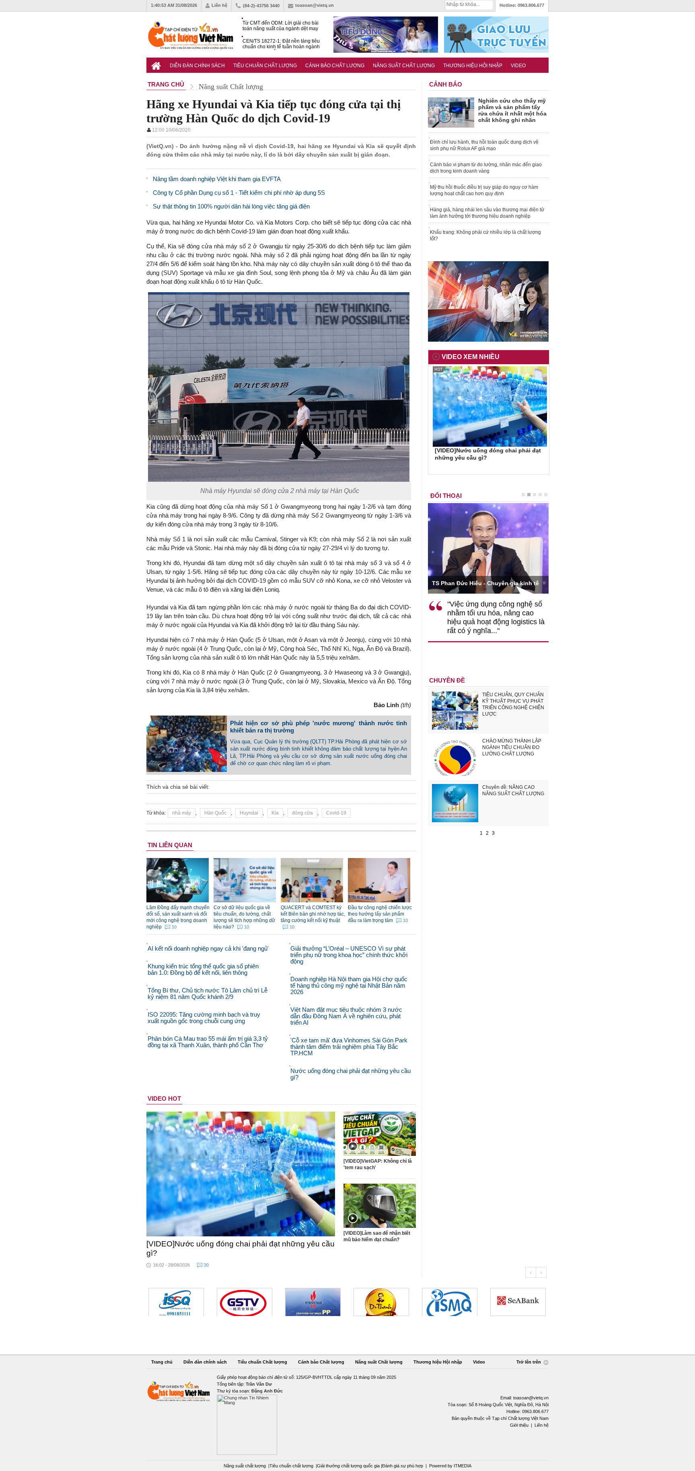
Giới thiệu (519, 1425)
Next (541, 1272)
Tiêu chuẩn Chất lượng (265, 65)
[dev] (244, 1302)
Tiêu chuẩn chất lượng (291, 1465)
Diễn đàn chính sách (197, 65)
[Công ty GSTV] (176, 1302)
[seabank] (449, 1302)
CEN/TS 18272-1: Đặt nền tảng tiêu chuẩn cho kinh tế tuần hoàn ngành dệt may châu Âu (281, 44)
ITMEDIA (462, 1465)
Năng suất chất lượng (245, 1465)
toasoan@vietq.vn (314, 5)
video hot (164, 1098)
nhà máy (181, 813)
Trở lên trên (529, 1362)
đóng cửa (302, 813)
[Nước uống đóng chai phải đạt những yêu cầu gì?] (240, 1174)
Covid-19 (336, 813)
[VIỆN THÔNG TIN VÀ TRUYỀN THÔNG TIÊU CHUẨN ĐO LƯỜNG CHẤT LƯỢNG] (381, 1302)
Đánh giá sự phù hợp (402, 1465)
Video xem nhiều (471, 356)
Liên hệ (219, 5)
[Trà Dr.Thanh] (313, 1302)
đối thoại (446, 495)
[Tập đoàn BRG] (518, 1302)
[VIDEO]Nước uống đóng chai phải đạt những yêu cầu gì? (240, 1248)
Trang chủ (162, 1362)
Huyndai (249, 813)
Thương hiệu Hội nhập (472, 65)
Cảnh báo (445, 84)
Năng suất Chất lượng (404, 65)
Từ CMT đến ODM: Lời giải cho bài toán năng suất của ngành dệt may (281, 25)
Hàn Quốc (215, 813)
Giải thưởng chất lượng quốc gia (349, 1465)
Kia (275, 813)
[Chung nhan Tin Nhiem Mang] (347, 1414)
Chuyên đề (447, 680)
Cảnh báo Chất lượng (334, 65)
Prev (530, 1272)
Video (518, 65)
